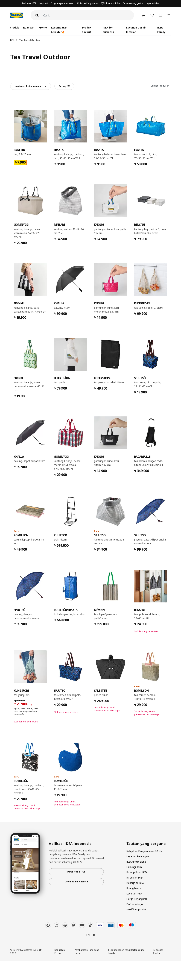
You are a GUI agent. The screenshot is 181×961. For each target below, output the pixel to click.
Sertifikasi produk (136, 909)
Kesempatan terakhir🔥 (59, 30)
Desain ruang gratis (133, 3)
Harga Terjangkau (136, 898)
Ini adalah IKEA (134, 877)
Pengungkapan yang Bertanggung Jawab (126, 951)
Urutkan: (28, 86)
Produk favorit (86, 30)
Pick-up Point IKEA (137, 872)
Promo (43, 27)
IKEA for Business (108, 30)
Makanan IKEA (29, 3)
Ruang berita (133, 888)
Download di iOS (76, 871)
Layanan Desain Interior (136, 30)
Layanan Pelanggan (137, 856)
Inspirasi (43, 3)
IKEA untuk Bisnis (136, 861)
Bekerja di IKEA (135, 883)
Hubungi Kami (134, 867)
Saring (62, 86)
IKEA (12, 40)
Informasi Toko (112, 3)
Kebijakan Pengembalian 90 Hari (144, 851)
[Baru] (30, 511)
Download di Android (76, 881)
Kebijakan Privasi (59, 951)
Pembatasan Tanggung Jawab (87, 951)
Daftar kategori (135, 904)
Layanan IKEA (152, 3)
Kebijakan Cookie (158, 951)
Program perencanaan (62, 3)
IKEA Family (161, 30)
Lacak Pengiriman (89, 3)
